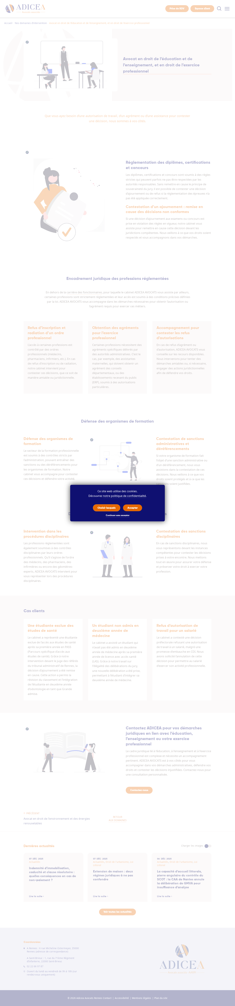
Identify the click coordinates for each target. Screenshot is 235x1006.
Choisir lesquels (107, 507)
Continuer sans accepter (117, 515)
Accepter (132, 507)
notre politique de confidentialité (124, 496)
